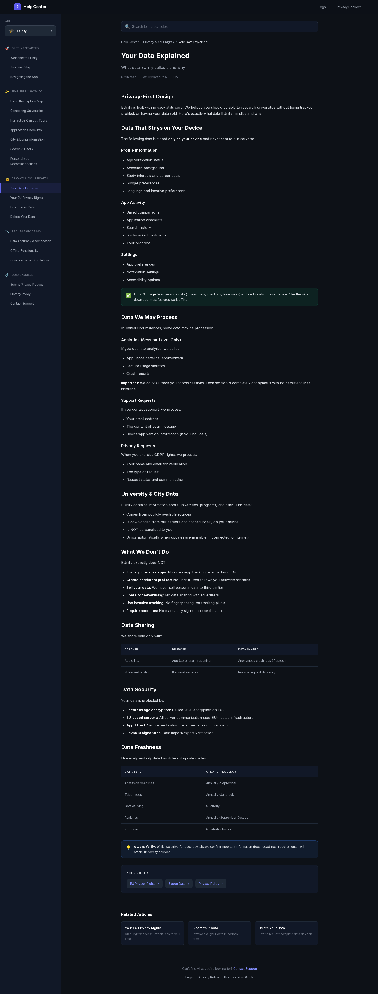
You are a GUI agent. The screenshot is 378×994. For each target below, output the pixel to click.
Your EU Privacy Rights (26, 198)
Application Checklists (26, 130)
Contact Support (22, 303)
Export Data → (179, 883)
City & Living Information (27, 139)
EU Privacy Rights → (144, 883)
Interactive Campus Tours (28, 120)
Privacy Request (348, 7)
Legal (322, 7)
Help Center (32, 6)
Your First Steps (21, 67)
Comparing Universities (27, 111)
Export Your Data (22, 207)
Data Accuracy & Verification (30, 241)
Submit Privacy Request (27, 284)
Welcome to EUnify (24, 58)
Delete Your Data (22, 217)
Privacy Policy (20, 294)
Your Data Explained (24, 188)
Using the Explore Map (26, 101)
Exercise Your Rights (239, 977)
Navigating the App (24, 77)
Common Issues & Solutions (30, 260)
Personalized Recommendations (23, 161)
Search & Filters (21, 149)
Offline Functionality (24, 250)
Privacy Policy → (211, 883)
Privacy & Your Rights (158, 42)
